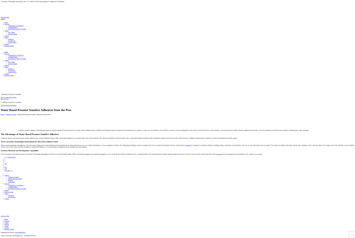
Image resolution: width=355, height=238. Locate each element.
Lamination (11, 182)
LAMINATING (13, 27)
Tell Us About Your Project (9, 97)
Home (6, 22)
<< (5, 157)
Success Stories (12, 34)
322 (5, 167)
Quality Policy (12, 42)
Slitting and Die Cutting (15, 179)
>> (12, 170)
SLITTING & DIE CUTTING (17, 29)
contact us (231, 154)
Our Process (11, 41)
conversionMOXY (20, 232)
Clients (6, 31)
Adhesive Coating (13, 177)
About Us (11, 39)
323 (5, 169)
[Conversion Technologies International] (14, 16)
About (6, 37)
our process (219, 154)
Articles (6, 36)
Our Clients (11, 32)
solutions (188, 145)
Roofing (10, 180)
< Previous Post (11, 157)
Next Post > (8, 170)
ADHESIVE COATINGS (16, 26)
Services (6, 24)
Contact (6, 44)
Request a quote (9, 46)
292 (5, 164)
